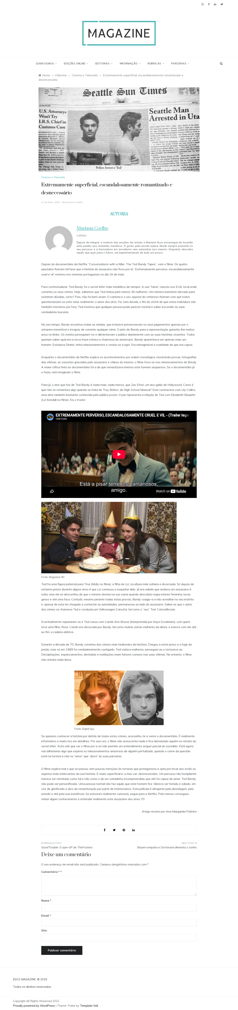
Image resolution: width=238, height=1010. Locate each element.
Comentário (50, 872)
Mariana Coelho (74, 202)
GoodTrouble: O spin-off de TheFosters (67, 847)
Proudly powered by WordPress (34, 1005)
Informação (129, 63)
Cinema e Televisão (53, 177)
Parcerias (178, 63)
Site (44, 930)
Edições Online (74, 63)
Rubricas (154, 63)
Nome (46, 900)
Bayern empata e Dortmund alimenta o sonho (167, 847)
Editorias (102, 63)
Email (46, 915)
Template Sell (89, 1005)
